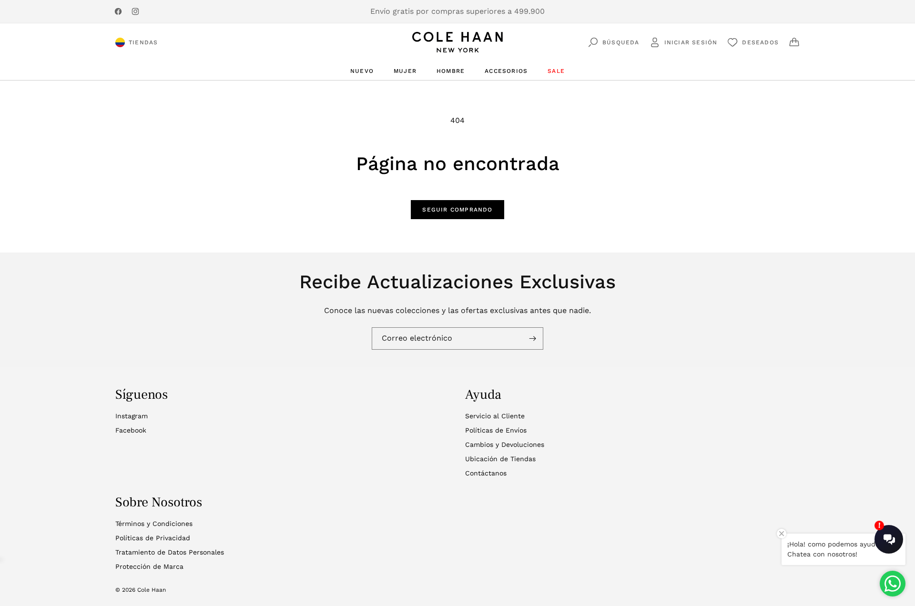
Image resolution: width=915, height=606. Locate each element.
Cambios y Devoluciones (504, 444)
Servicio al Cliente (495, 416)
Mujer (405, 71)
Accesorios (506, 71)
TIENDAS (143, 42)
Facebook (130, 430)
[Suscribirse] (532, 338)
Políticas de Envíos (496, 430)
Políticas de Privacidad (152, 538)
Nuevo (362, 71)
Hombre (451, 71)
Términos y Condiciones (154, 523)
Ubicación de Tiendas (500, 459)
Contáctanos (486, 473)
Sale (556, 71)
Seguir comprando (457, 209)
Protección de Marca (149, 566)
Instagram (131, 416)
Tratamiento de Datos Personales (169, 552)
